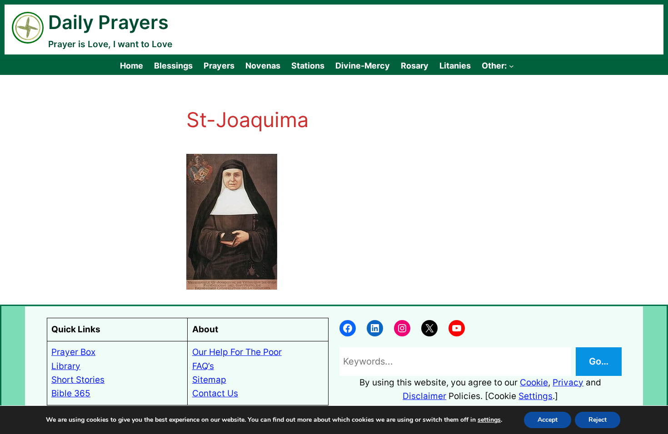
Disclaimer (424, 396)
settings (489, 420)
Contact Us (215, 393)
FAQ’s (203, 366)
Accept (548, 419)
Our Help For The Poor (237, 352)
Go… (598, 361)
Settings (535, 396)
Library (65, 366)
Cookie (534, 382)
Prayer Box (73, 352)
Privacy (568, 382)
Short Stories (78, 380)
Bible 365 (70, 393)
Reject (597, 419)
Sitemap (209, 380)
